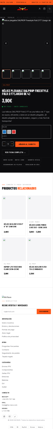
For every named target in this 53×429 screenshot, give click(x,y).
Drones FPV (6, 366)
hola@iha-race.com (9, 405)
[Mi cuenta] (39, 8)
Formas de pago (8, 330)
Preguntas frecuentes (10, 346)
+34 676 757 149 (8, 399)
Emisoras (5, 377)
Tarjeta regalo (7, 357)
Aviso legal (6, 333)
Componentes (7, 370)
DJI (3, 383)
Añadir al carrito (27, 144)
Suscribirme (43, 311)
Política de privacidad (10, 336)
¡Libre (4, 136)
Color (4, 127)
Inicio (2, 17)
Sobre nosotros (8, 323)
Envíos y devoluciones (10, 326)
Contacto (5, 350)
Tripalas (11, 17)
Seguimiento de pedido (11, 353)
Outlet (4, 387)
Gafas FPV (6, 373)
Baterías (5, 380)
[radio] (4, 132)
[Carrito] (44, 8)
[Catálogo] (4, 9)
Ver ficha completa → (15, 152)
